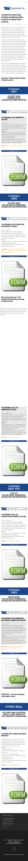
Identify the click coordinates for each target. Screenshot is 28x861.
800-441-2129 (10, 823)
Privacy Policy (17, 841)
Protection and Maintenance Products (14, 843)
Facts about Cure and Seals (14, 842)
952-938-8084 (8, 825)
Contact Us (5, 827)
